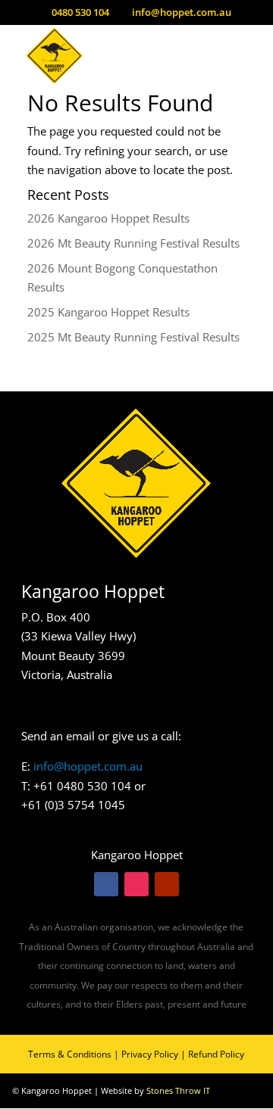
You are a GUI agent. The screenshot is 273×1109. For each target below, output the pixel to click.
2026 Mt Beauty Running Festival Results (133, 243)
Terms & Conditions (69, 1054)
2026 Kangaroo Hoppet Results (108, 218)
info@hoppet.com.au (88, 766)
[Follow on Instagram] (136, 884)
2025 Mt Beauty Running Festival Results (133, 336)
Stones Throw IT (178, 1090)
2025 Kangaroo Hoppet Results (108, 311)
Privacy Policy (149, 1054)
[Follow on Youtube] (167, 884)
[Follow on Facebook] (106, 884)
